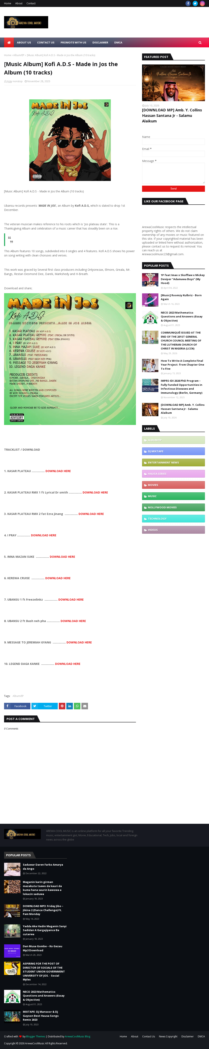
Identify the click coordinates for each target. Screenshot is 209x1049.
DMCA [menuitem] (118, 42)
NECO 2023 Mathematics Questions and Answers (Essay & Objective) (181, 316)
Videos (153, 530)
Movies (153, 485)
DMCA (201, 1036)
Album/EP (18, 55)
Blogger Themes (35, 1036)
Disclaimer (187, 1036)
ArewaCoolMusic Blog (77, 1036)
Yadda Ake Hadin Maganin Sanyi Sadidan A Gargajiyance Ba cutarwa (45, 930)
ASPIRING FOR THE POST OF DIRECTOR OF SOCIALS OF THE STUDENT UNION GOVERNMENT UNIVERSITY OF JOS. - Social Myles (44, 971)
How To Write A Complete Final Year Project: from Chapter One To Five (182, 364)
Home (7, 3)
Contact (31, 3)
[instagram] (202, 3)
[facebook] (188, 3)
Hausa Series (157, 474)
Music (152, 496)
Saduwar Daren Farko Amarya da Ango (43, 866)
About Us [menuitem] (24, 42)
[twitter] (195, 3)
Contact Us (148, 1036)
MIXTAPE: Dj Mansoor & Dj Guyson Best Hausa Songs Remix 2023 (41, 1015)
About (18, 3)
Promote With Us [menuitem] (73, 42)
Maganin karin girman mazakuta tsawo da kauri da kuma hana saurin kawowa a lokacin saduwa (42, 888)
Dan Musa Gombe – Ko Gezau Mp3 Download (42, 948)
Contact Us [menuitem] (45, 42)
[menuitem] (9, 42)
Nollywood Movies (162, 507)
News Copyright (168, 1036)
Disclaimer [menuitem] (100, 42)
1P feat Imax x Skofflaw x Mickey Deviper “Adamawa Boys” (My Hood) (183, 279)
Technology (157, 518)
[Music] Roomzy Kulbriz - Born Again (181, 297)
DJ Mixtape (155, 451)
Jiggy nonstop (15, 81)
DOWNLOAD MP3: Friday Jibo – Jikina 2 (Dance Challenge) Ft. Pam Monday (43, 910)
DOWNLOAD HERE (58, 471)
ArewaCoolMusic (34, 1043)
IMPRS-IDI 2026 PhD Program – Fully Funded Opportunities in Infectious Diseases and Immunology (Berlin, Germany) (181, 387)
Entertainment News (163, 462)
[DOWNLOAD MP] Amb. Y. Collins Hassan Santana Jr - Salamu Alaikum (172, 115)
